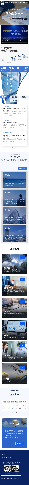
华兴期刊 (7, 379)
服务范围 (14, 248)
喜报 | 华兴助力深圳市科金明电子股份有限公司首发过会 (14, 136)
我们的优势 (14, 156)
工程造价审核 (8, 288)
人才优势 (7, 192)
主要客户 (14, 394)
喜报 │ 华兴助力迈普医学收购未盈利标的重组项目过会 (14, 109)
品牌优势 (7, 175)
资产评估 (7, 355)
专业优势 (7, 210)
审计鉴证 (7, 311)
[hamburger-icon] (27, 8)
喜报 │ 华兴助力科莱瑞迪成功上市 (12, 123)
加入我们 (14, 424)
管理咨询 (7, 268)
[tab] (4, 97)
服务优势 (7, 228)
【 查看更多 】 (14, 147)
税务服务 (7, 335)
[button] (3, 406)
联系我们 (4, 454)
